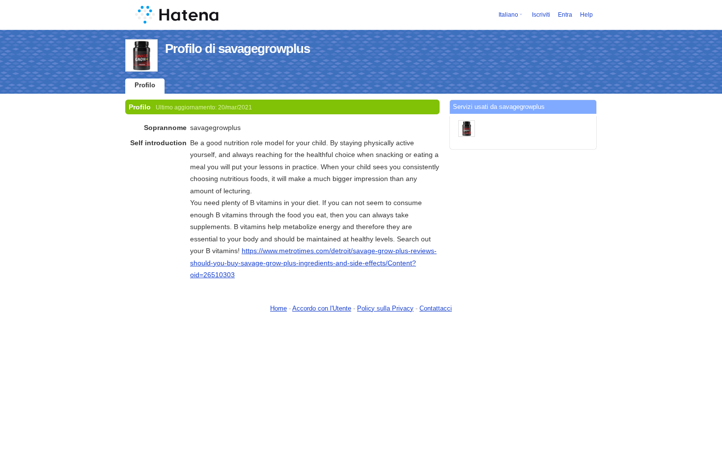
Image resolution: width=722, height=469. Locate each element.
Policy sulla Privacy (385, 308)
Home (278, 308)
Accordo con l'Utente (321, 308)
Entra (565, 14)
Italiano (508, 14)
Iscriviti (541, 14)
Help (586, 14)
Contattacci (435, 308)
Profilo (145, 85)
